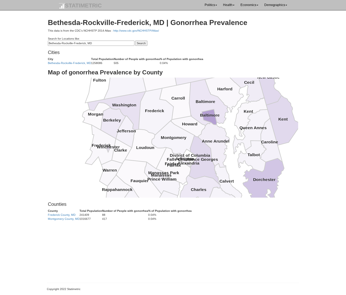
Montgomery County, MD (63, 218)
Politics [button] (210, 5)
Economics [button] (248, 5)
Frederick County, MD (61, 214)
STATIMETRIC (83, 5)
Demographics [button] (274, 5)
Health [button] (227, 5)
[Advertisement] (168, 249)
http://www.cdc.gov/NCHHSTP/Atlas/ (136, 30)
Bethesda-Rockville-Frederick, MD (69, 63)
